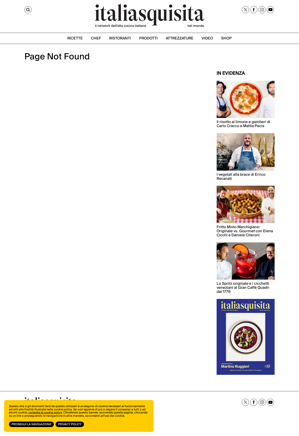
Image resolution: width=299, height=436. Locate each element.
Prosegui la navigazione (31, 424)
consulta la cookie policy (45, 412)
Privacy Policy (69, 424)
